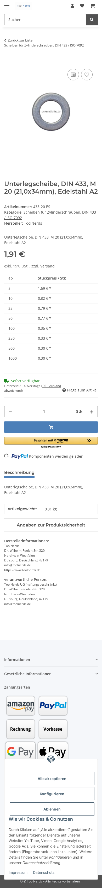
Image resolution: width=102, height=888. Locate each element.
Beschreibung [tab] (19, 472)
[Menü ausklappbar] (6, 3)
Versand (47, 266)
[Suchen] (92, 19)
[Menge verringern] (10, 411)
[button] (72, 6)
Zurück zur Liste (20, 40)
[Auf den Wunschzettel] (87, 74)
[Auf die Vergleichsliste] (73, 74)
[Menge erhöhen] (92, 411)
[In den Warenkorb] (8, 62)
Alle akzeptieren (52, 778)
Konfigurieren (52, 794)
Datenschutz (44, 872)
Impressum (18, 872)
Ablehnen (52, 809)
